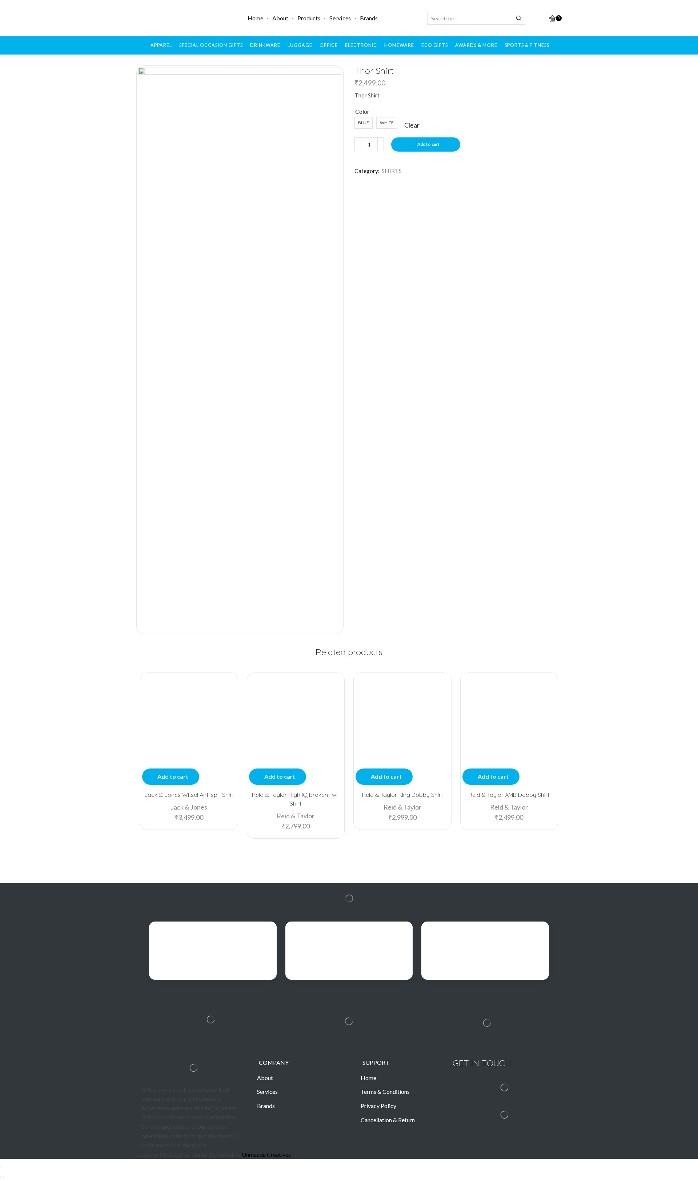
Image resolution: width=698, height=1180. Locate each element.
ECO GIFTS (434, 45)
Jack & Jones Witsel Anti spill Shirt (189, 794)
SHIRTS (392, 170)
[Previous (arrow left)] (0, 1177)
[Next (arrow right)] (3, 1177)
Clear (412, 125)
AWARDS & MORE (476, 45)
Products (308, 18)
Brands (369, 18)
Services (340, 18)
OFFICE (329, 45)
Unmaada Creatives (266, 1154)
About (280, 18)
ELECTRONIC (361, 45)
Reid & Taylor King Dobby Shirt (402, 794)
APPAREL (161, 45)
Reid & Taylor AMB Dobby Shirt (509, 794)
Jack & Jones (189, 807)
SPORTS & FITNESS (527, 45)
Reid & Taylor (295, 816)
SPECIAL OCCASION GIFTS (211, 45)
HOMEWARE (399, 45)
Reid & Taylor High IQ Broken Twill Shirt (296, 799)
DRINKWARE (265, 45)
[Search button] (519, 18)
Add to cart (428, 144)
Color (362, 111)
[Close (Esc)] (0, 1166)
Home (255, 18)
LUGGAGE (300, 45)
